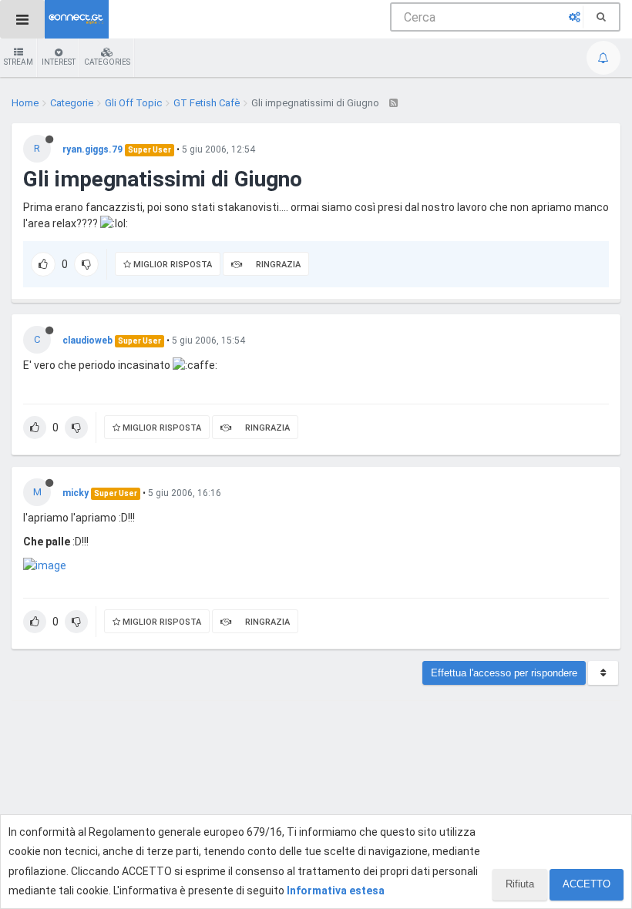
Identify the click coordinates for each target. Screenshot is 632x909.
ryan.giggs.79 (92, 149)
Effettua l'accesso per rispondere (504, 673)
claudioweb (87, 340)
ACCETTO (586, 884)
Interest (59, 62)
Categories (107, 62)
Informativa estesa (336, 890)
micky (75, 493)
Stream (18, 62)
